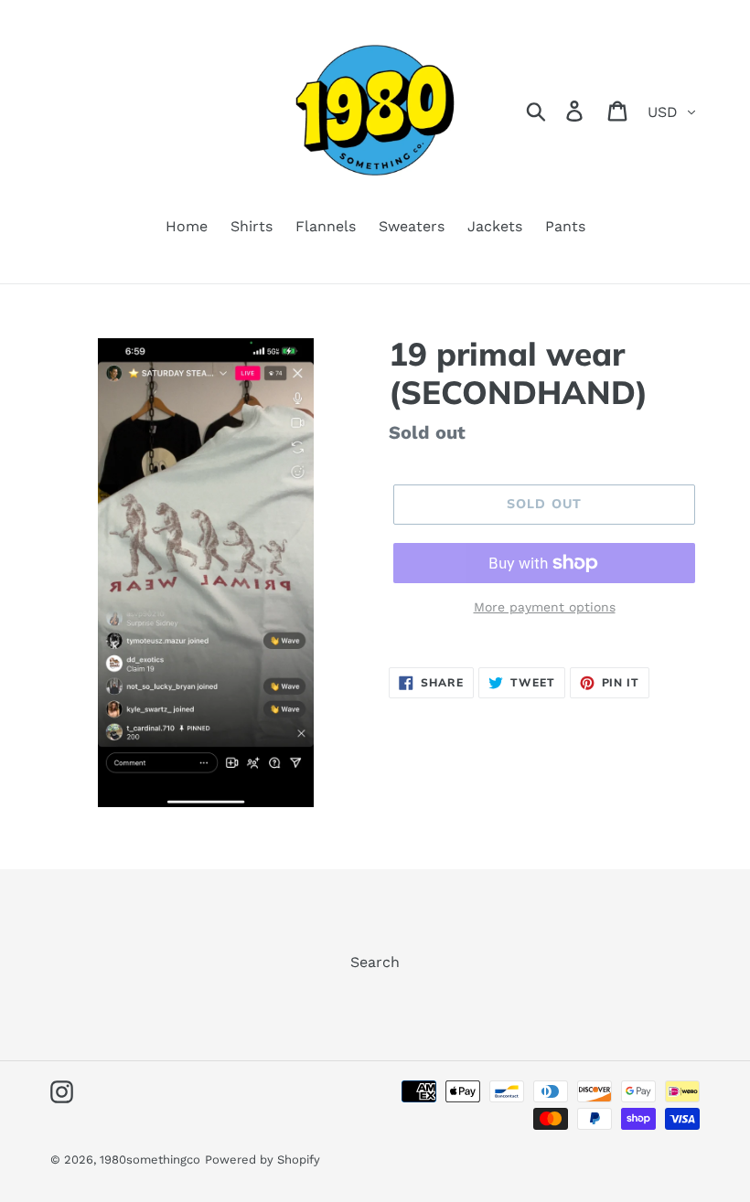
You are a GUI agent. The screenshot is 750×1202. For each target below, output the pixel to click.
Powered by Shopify (262, 1159)
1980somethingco (150, 1159)
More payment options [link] (545, 607)
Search (375, 962)
